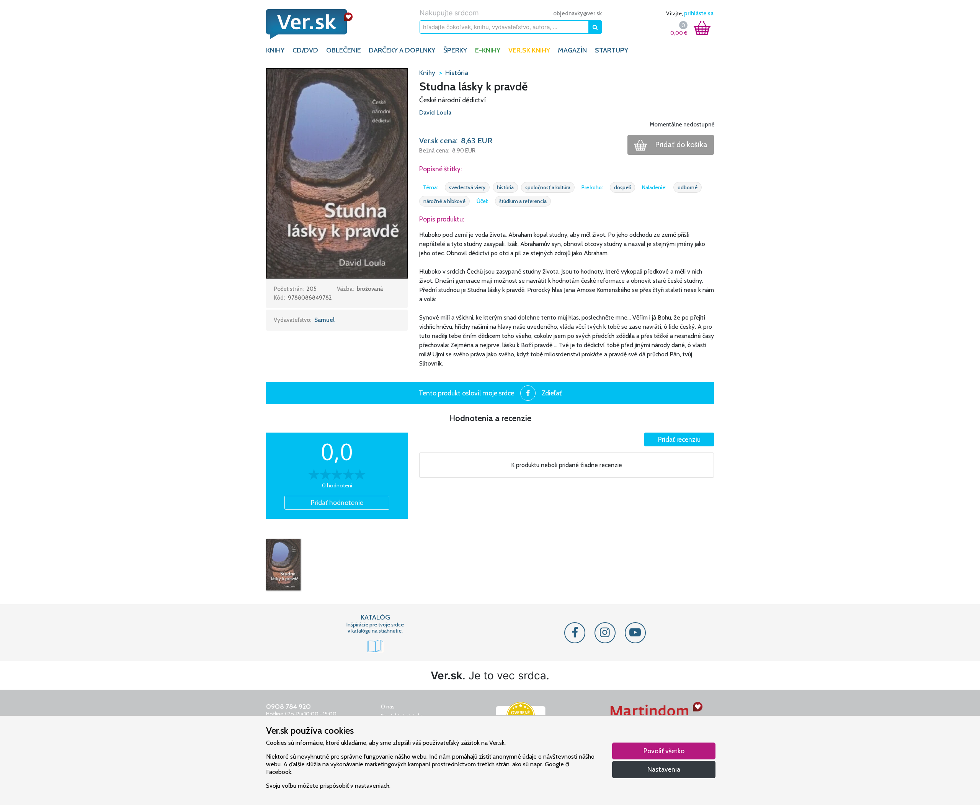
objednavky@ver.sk (577, 13)
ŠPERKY (455, 50)
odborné (687, 187)
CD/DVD (305, 50)
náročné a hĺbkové (444, 201)
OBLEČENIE (343, 50)
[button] (337, 172)
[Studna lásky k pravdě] (283, 564)
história (505, 187)
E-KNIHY (487, 50)
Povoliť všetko (664, 751)
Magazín (572, 50)
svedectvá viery (467, 187)
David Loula (435, 112)
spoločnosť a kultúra (547, 187)
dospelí (622, 187)
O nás (388, 706)
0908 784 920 (288, 706)
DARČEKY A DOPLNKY (402, 50)
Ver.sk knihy (529, 50)
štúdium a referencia (523, 201)
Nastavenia (663, 769)
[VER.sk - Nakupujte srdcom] (317, 24)
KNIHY (275, 50)
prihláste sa (699, 13)
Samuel (324, 319)
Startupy (611, 50)
